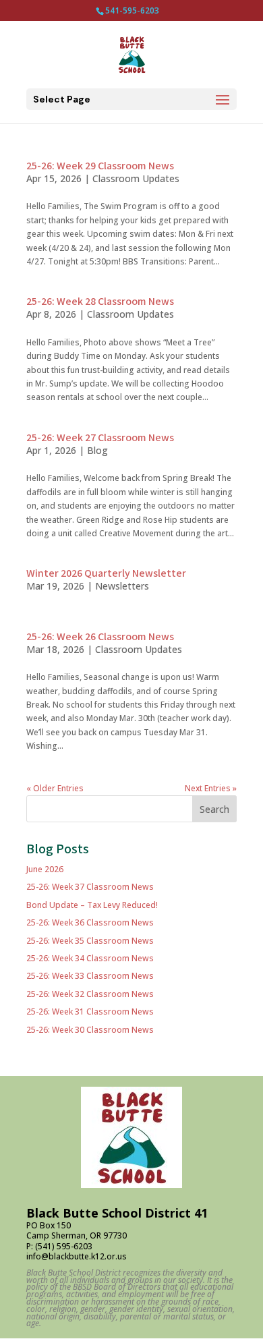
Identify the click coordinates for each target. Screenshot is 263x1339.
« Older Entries (55, 788)
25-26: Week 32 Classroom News (90, 994)
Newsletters (122, 585)
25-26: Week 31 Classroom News (90, 1011)
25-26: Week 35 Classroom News (90, 940)
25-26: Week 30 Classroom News (90, 1029)
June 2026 (44, 869)
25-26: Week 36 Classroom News (90, 922)
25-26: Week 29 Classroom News (100, 166)
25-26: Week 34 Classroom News (90, 958)
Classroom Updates (135, 178)
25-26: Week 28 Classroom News (100, 302)
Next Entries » (211, 788)
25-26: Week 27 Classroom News (100, 438)
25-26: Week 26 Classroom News (100, 637)
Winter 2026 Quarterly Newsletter (106, 574)
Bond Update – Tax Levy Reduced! (92, 905)
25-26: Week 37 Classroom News (90, 886)
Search (214, 809)
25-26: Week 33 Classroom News (90, 975)
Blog (97, 450)
